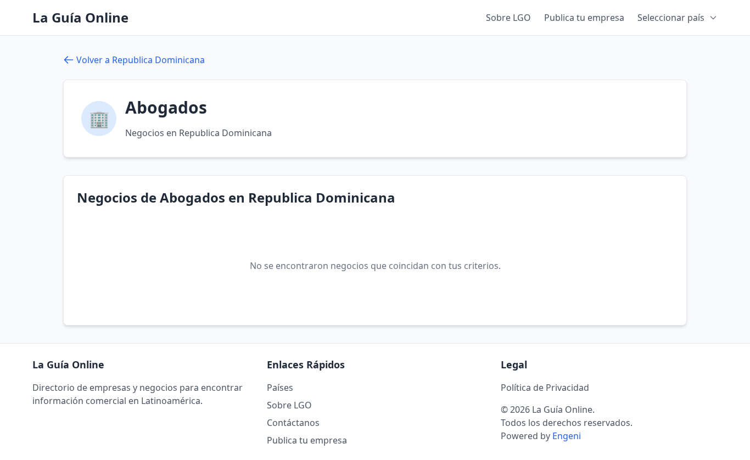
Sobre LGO (508, 18)
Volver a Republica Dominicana (140, 60)
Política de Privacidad (545, 388)
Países (280, 388)
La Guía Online (80, 17)
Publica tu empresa (584, 18)
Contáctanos (293, 423)
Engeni (566, 436)
